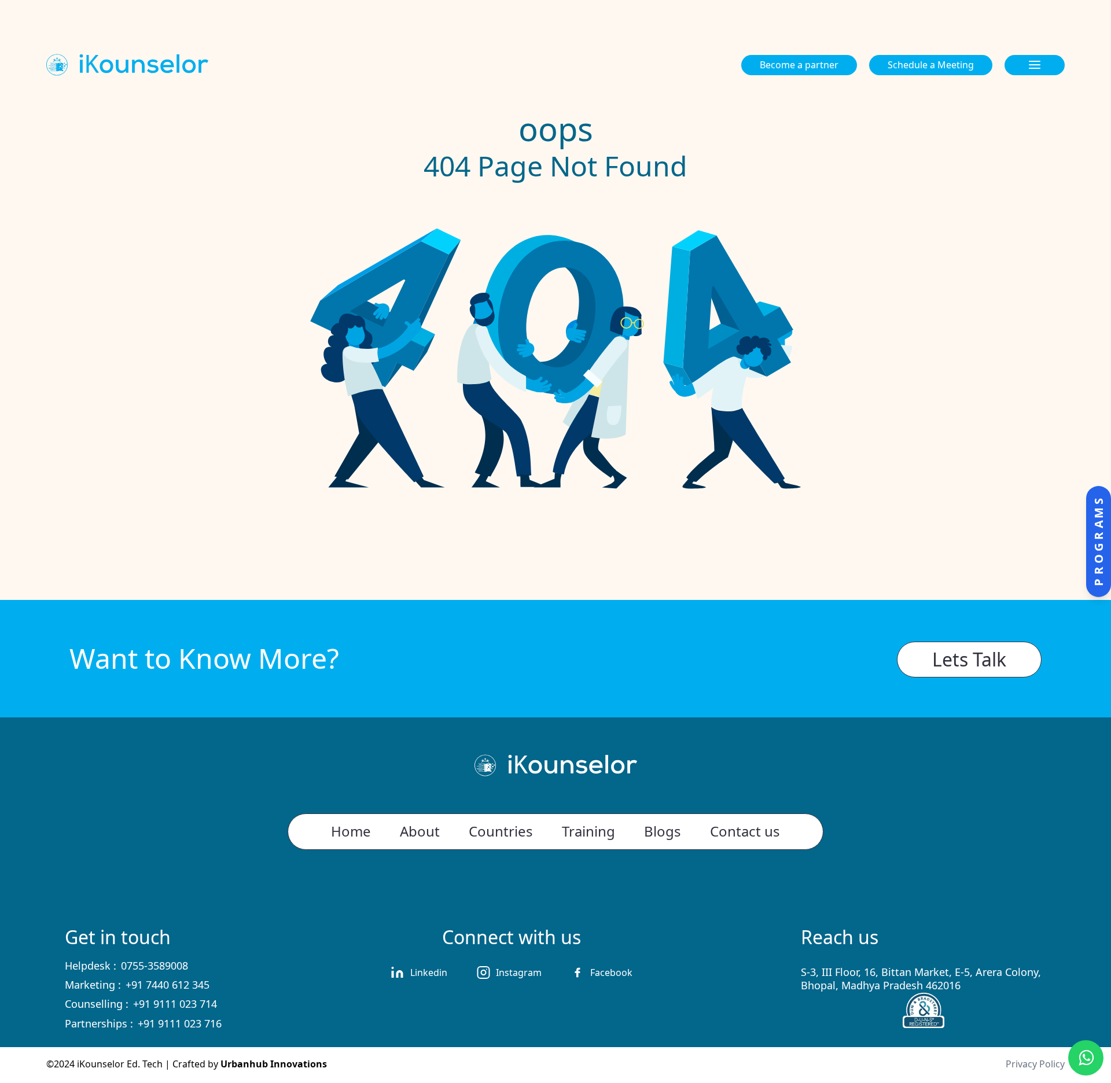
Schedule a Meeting (931, 64)
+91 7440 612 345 (167, 985)
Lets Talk (969, 659)
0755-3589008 (154, 966)
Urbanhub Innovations (273, 1064)
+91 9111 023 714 (175, 1004)
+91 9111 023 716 (180, 1023)
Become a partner (799, 64)
